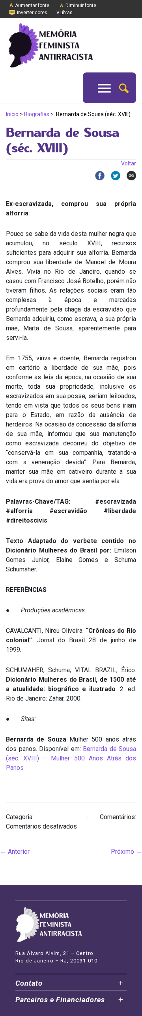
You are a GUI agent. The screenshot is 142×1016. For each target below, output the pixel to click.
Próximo (126, 851)
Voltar (128, 163)
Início (12, 114)
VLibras (64, 12)
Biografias (36, 114)
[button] (124, 87)
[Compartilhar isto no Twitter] (112, 175)
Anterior (15, 851)
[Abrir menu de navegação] (104, 88)
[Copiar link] (128, 175)
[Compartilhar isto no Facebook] (97, 175)
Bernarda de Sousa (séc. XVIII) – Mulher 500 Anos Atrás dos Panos (71, 758)
